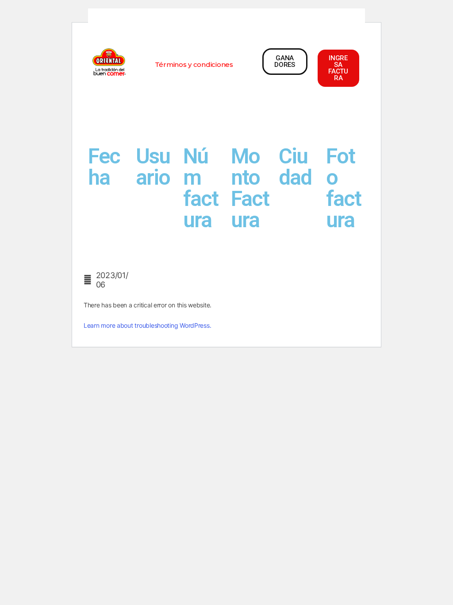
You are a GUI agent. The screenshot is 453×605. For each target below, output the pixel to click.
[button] (194, 64)
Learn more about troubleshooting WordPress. (147, 325)
